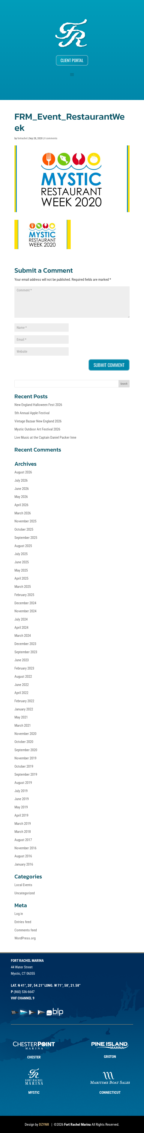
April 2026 (21, 505)
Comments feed (25, 930)
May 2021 (21, 717)
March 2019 (22, 823)
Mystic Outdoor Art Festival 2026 (37, 429)
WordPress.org (25, 938)
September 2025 (25, 537)
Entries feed (22, 922)
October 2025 (23, 529)
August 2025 (23, 546)
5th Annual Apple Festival (32, 413)
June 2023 (21, 660)
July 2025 (21, 554)
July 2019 (21, 791)
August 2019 (23, 783)
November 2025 (25, 521)
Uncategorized (24, 893)
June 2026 (21, 489)
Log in (18, 914)
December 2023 (25, 644)
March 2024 (22, 635)
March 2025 (22, 586)
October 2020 (23, 742)
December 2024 (25, 603)
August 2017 (23, 840)
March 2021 (22, 725)
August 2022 (23, 676)
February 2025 (24, 595)
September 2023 (25, 652)
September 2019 (25, 774)
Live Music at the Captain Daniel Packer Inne (45, 437)
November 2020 (25, 734)
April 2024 (21, 627)
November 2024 (25, 611)
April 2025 (21, 578)
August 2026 (23, 472)
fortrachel (22, 138)
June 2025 (21, 562)
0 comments (50, 138)
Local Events (23, 885)
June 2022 (21, 685)
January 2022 (23, 709)
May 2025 (21, 570)
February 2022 (24, 701)
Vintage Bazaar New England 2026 (38, 421)
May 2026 (21, 497)
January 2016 (23, 864)
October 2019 (23, 766)
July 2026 (21, 480)
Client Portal (72, 60)
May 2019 (21, 807)
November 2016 (25, 848)
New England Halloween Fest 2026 (38, 405)
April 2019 (21, 815)
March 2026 (22, 513)
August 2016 (23, 856)
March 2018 (22, 831)
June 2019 (21, 799)
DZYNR (44, 1124)
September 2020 (25, 750)
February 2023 (24, 668)
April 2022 (21, 693)
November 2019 (25, 758)
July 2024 (21, 619)
